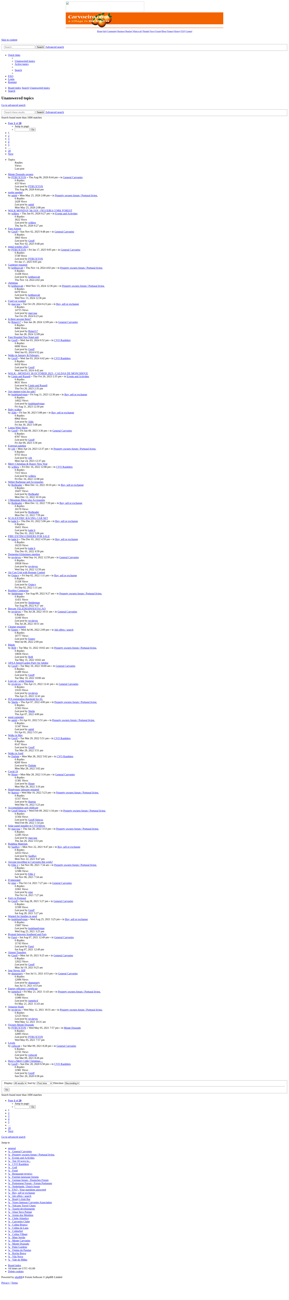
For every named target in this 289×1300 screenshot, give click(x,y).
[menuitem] (25, 61)
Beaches (128, 31)
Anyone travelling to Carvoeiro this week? (30, 862)
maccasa (15, 304)
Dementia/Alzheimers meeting (24, 554)
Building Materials (18, 843)
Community (112, 31)
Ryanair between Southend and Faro (27, 934)
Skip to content (9, 39)
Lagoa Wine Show (18, 427)
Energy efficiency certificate (23, 988)
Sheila (14, 702)
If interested (14, 880)
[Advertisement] (184, 7)
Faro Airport (14, 228)
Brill (13, 647)
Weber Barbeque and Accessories (25, 482)
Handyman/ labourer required (23, 789)
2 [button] (8, 135)
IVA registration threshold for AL (25, 699)
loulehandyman (19, 394)
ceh (13, 448)
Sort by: (32, 1083)
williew (15, 213)
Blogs (164, 31)
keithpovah (17, 267)
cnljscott (15, 1045)
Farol (14, 937)
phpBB (18, 1277)
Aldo (14, 412)
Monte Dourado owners (20, 174)
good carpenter (16, 717)
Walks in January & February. (23, 355)
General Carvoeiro (73, 177)
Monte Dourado (72, 1027)
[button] (14, 123)
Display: (9, 1083)
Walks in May (15, 735)
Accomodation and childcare (23, 807)
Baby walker (15, 409)
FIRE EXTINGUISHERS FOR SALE (29, 536)
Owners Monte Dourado (21, 1024)
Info (104, 31)
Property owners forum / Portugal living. (76, 195)
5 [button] (8, 144)
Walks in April (15, 753)
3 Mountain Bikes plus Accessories (26, 500)
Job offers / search (63, 629)
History (177, 31)
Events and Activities (66, 213)
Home (99, 31)
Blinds (11, 644)
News (152, 31)
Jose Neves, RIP (16, 970)
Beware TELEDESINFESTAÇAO (27, 608)
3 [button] (8, 138)
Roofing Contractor (18, 590)
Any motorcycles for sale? (22, 391)
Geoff (14, 231)
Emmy (14, 629)
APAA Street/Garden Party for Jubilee (28, 662)
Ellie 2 (14, 865)
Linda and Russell (20, 376)
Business (121, 31)
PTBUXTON (18, 177)
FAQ (183, 31)
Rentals (146, 31)
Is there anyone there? (19, 319)
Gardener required (17, 264)
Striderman (17, 593)
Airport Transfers (17, 952)
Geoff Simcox (18, 810)
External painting (17, 445)
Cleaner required (17, 626)
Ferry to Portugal (17, 898)
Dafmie (15, 756)
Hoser (14, 774)
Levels (11, 1042)
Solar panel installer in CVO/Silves (26, 825)
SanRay (15, 846)
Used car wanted (17, 301)
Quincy (15, 575)
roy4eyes (16, 557)
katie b (14, 521)
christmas (13, 282)
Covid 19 (13, 771)
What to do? (137, 31)
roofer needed (15, 192)
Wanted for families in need (22, 916)
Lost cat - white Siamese (21, 681)
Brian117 (16, 322)
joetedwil (16, 991)
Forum (158, 31)
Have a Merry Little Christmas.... (25, 1061)
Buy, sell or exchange (67, 304)
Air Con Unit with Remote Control (26, 572)
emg (13, 883)
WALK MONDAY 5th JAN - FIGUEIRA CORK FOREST (40, 210)
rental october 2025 (18, 246)
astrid (14, 195)
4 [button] (8, 141)
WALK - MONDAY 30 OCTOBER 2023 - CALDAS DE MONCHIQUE (48, 373)
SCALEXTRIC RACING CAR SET (28, 518)
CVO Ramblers (62, 340)
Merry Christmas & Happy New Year (27, 463)
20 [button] (9, 150)
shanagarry (17, 973)
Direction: (58, 1083)
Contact (189, 31)
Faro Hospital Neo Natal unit (23, 337)
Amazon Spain (16, 1006)
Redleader (16, 485)
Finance (170, 31)
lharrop (15, 792)
